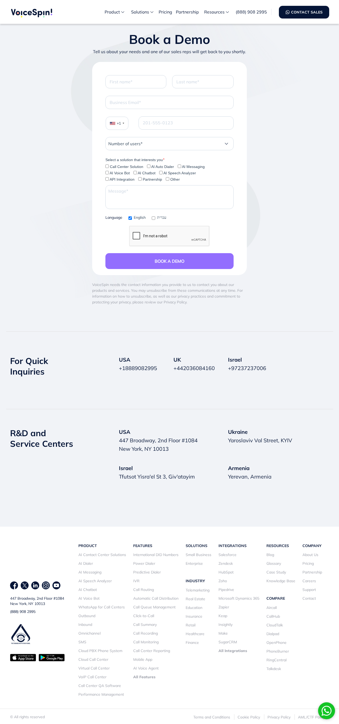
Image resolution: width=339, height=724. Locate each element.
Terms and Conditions (211, 717)
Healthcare (195, 633)
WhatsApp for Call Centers (101, 607)
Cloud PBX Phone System (100, 650)
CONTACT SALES (307, 12)
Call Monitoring (146, 642)
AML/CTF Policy (311, 717)
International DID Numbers (156, 554)
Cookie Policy (249, 717)
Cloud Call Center (93, 659)
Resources (214, 12)
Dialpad (272, 633)
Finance (192, 642)
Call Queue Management (154, 607)
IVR (136, 581)
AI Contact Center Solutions (102, 554)
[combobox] (117, 123)
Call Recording (145, 633)
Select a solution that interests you (134, 160)
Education (194, 607)
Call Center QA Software (99, 685)
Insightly (225, 624)
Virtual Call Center (94, 668)
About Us (310, 554)
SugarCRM (227, 642)
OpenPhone (276, 642)
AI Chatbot (87, 589)
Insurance (194, 616)
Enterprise (194, 563)
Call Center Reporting (151, 650)
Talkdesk (273, 668)
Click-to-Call (143, 615)
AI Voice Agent (146, 668)
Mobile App (142, 659)
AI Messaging (89, 572)
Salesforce (227, 554)
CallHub (273, 616)
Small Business (198, 554)
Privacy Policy (279, 717)
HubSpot (226, 572)
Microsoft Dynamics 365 (238, 598)
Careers (309, 581)
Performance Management (101, 694)
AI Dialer (85, 563)
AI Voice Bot (89, 598)
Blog (270, 554)
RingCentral (276, 660)
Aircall (271, 607)
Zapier (223, 607)
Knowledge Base (280, 581)
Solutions (140, 12)
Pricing (165, 12)
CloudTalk (274, 625)
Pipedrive (226, 589)
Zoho (222, 581)
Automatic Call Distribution (156, 598)
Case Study (276, 572)
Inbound (85, 624)
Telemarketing (197, 590)
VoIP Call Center (92, 677)
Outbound (86, 615)
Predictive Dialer (147, 572)
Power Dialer (144, 563)
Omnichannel (89, 633)
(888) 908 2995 (251, 12)
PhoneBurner (277, 651)
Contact (309, 598)
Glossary (273, 563)
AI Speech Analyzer (95, 581)
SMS (82, 642)
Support (309, 589)
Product (112, 12)
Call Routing (143, 589)
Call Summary (145, 624)
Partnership (187, 12)
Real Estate (195, 598)
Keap (222, 615)
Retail (190, 625)
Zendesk (225, 563)
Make (223, 633)
